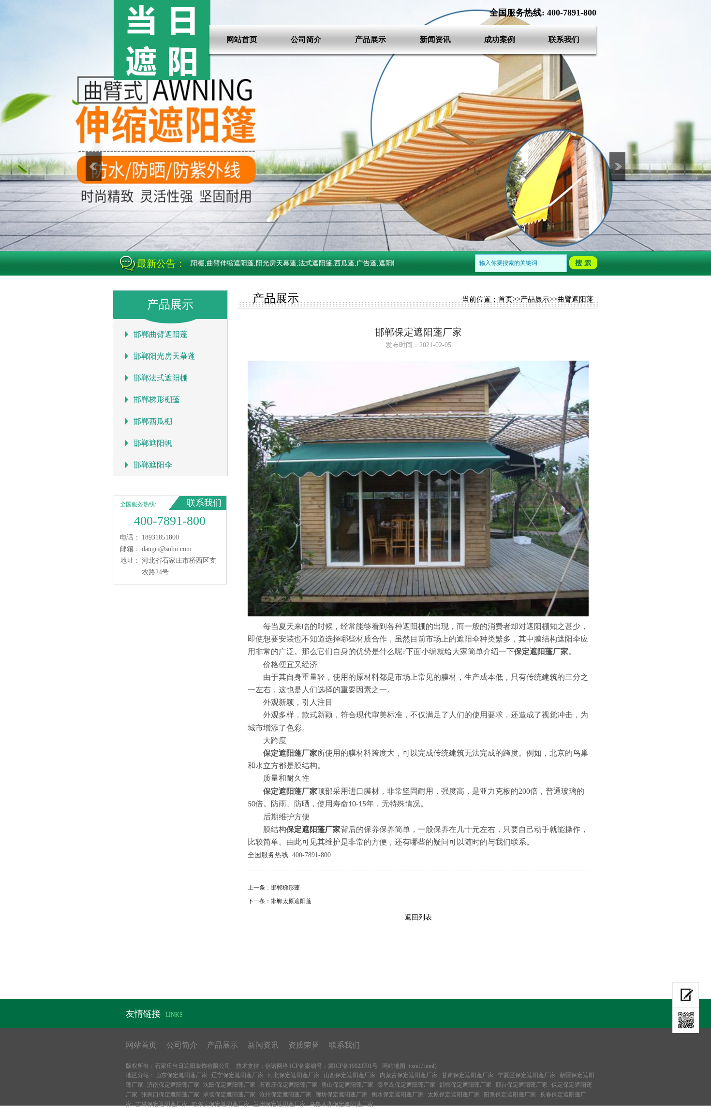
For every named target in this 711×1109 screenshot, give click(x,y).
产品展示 (370, 39)
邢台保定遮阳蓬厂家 (521, 1084)
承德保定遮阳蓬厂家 (229, 1094)
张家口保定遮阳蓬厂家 (170, 1094)
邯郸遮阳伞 (152, 465)
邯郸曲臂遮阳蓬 (160, 334)
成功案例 (499, 39)
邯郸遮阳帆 (152, 443)
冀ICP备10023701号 (353, 1066)
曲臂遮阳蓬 (575, 299)
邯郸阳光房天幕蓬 (164, 356)
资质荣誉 (303, 1045)
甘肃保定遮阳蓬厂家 (468, 1075)
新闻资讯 (435, 39)
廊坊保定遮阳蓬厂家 (341, 1094)
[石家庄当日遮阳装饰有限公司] (162, 77)
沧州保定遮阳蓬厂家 (285, 1094)
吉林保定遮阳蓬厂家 (161, 1104)
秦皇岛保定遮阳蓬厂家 (406, 1084)
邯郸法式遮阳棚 (160, 378)
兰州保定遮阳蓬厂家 (279, 1104)
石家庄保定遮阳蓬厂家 (288, 1084)
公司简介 (306, 39)
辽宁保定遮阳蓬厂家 (237, 1075)
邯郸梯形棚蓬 (156, 399)
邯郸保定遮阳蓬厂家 (465, 1084)
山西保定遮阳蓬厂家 (350, 1075)
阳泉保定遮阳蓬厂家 (510, 1094)
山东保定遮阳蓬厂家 (181, 1075)
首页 (505, 299)
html (429, 1066)
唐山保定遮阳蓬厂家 (347, 1084)
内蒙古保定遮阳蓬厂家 (409, 1075)
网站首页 (241, 39)
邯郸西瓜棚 (152, 421)
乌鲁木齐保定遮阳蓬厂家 (341, 1104)
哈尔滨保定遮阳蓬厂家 (221, 1104)
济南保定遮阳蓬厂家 (173, 1084)
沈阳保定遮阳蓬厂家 (229, 1084)
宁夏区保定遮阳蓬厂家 (527, 1075)
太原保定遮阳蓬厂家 (454, 1094)
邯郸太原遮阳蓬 (291, 901)
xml (415, 1066)
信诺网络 (276, 1066)
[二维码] (685, 1020)
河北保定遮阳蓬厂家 (293, 1075)
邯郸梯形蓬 (285, 887)
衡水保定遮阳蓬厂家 (397, 1094)
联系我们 (563, 39)
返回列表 (418, 917)
